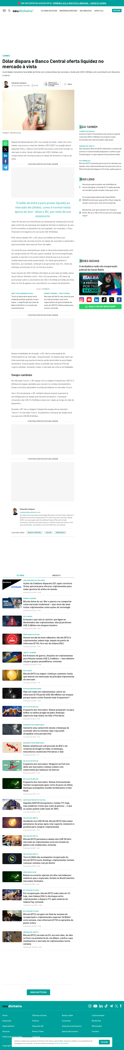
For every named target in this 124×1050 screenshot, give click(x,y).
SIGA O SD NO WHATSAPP (102, 306)
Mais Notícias (38, 992)
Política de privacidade (12, 1036)
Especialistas (8, 1026)
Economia (66, 1020)
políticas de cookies (61, 1043)
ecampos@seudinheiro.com (30, 512)
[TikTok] (106, 1006)
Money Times (38, 1031)
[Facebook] (121, 1006)
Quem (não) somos (70, 1031)
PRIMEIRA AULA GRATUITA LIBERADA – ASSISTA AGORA (79, 3)
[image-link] (12, 584)
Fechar (104, 1042)
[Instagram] (89, 1005)
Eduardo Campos (19, 83)
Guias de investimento (71, 1026)
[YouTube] (95, 1005)
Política (35, 1020)
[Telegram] (111, 1005)
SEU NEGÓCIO (86, 11)
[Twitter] (116, 1006)
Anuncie (6, 1031)
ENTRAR (116, 11)
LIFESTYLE (98, 11)
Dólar (48, 532)
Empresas (6, 1020)
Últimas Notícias (49, 11)
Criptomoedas (98, 1015)
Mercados (60, 532)
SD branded (97, 1026)
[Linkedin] (101, 1005)
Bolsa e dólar (67, 1015)
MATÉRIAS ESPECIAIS (68, 11)
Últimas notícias (39, 1015)
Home (5, 1015)
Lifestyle (36, 1036)
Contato (95, 1031)
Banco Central (34, 532)
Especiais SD (37, 1026)
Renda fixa (96, 1020)
